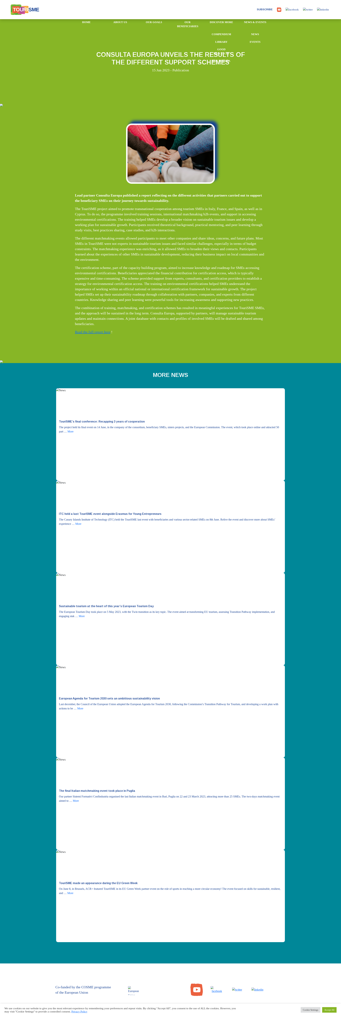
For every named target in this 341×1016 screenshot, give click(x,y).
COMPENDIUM (221, 34)
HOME (86, 22)
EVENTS (255, 41)
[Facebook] (217, 989)
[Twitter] (237, 989)
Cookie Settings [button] (310, 1010)
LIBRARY (221, 41)
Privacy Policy (79, 1011)
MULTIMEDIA (221, 60)
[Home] (20, 9)
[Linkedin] (257, 989)
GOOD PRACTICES (221, 51)
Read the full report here (92, 332)
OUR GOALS (154, 22)
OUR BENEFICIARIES (187, 24)
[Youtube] (196, 990)
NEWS (255, 34)
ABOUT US (120, 22)
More (70, 431)
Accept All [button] (329, 1010)
